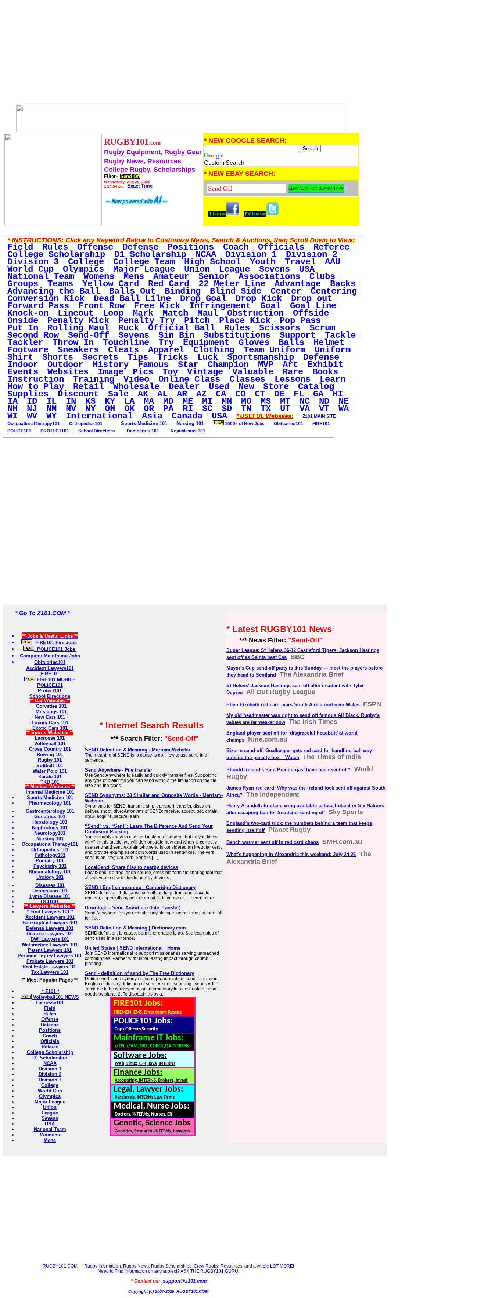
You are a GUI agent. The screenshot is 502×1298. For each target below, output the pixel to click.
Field (49, 1008)
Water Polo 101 (50, 771)
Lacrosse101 (50, 1002)
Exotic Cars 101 (50, 728)
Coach (50, 1035)
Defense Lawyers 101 (49, 928)
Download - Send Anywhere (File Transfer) (132, 907)
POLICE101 (19, 431)
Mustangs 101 (50, 711)
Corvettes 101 (50, 706)
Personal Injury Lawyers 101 (50, 955)
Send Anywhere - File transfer (118, 770)
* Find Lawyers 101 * (50, 911)
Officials (49, 1041)
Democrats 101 (142, 431)
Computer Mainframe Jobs (50, 656)
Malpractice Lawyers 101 (50, 944)
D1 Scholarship (49, 1057)
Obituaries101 (288, 423)
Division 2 (50, 1074)
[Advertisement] (181, 54)
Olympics (50, 1096)
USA (50, 1124)
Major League (50, 1102)
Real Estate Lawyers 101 (49, 966)
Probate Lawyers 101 (49, 961)
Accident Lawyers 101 (50, 917)
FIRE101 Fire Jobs (55, 642)
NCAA (50, 1063)
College (49, 1085)
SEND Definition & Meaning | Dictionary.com (135, 928)
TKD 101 (49, 782)
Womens (50, 1135)
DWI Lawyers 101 (50, 939)
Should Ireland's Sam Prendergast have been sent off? (288, 769)
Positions (50, 1030)
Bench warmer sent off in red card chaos (272, 842)
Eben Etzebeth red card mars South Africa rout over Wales (292, 704)
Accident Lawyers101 (50, 668)
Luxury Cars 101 (50, 722)
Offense (49, 1019)
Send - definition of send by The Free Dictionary (139, 973)
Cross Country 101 (50, 749)
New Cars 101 (50, 717)
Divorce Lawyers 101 (49, 933)
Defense (50, 1024)
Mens (50, 1140)
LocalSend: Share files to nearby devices (131, 867)
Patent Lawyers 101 (50, 950)
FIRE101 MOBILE (55, 679)
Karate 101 (50, 776)
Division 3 (50, 1080)
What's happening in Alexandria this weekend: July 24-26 (291, 854)
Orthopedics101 (86, 423)
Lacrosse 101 (50, 738)
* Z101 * (49, 991)
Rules (49, 1013)
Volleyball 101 (50, 743)
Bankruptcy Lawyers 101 (50, 922)
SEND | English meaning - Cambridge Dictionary (140, 887)
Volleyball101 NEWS (55, 997)
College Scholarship (50, 1052)
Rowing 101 (50, 754)
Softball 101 (49, 765)
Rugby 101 (50, 760)
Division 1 (50, 1069)
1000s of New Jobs (244, 423)
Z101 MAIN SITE (319, 416)
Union (50, 1107)
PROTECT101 (54, 431)
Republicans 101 (186, 431)
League (50, 1113)
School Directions (96, 431)
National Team (50, 1129)
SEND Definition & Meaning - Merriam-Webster (137, 750)
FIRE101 (321, 423)
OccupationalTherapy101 (33, 423)
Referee (50, 1046)
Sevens (50, 1118)
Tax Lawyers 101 (49, 972)
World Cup (50, 1091)
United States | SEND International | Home (132, 948)
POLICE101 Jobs (55, 649)
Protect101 (50, 690)
